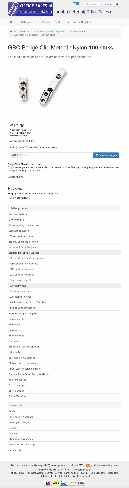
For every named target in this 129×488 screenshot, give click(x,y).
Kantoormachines (17, 319)
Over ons (13, 433)
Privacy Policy (15, 449)
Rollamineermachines (20, 291)
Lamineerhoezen (18, 285)
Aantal (15, 155)
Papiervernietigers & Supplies (23, 313)
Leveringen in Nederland (21, 416)
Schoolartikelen (16, 352)
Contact (13, 427)
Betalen (12, 411)
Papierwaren (15, 330)
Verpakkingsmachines (20, 230)
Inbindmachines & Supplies (22, 247)
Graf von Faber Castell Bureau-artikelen (29, 374)
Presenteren (15, 324)
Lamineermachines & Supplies (24, 252)
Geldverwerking (16, 219)
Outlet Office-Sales (18, 396)
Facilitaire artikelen (18, 214)
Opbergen (14, 341)
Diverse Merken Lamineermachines (27, 258)
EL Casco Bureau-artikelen (22, 357)
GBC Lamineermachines (22, 269)
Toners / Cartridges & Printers (23, 241)
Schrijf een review (48, 147)
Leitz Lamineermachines (22, 274)
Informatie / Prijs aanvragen (22, 444)
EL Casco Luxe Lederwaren (22, 363)
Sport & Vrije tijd (17, 390)
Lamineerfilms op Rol (20, 296)
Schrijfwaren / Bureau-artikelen (24, 346)
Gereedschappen (17, 385)
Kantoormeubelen (18, 379)
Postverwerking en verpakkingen (25, 225)
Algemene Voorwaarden (21, 438)
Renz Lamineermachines (22, 280)
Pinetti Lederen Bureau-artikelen (25, 368)
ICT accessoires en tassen (22, 236)
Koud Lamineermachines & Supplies (28, 302)
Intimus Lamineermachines (23, 307)
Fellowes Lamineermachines (24, 263)
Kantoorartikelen (17, 335)
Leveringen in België (19, 422)
